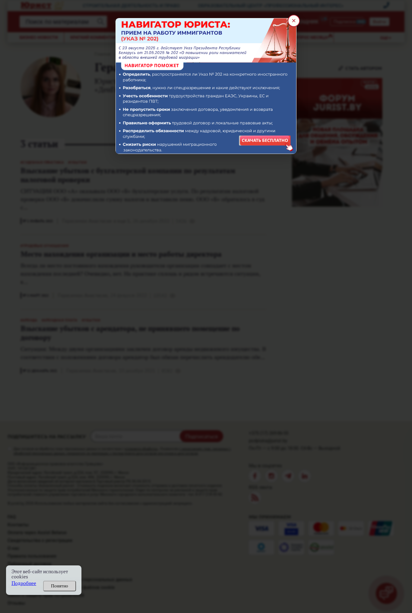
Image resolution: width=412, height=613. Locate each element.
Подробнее (23, 583)
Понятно (59, 585)
